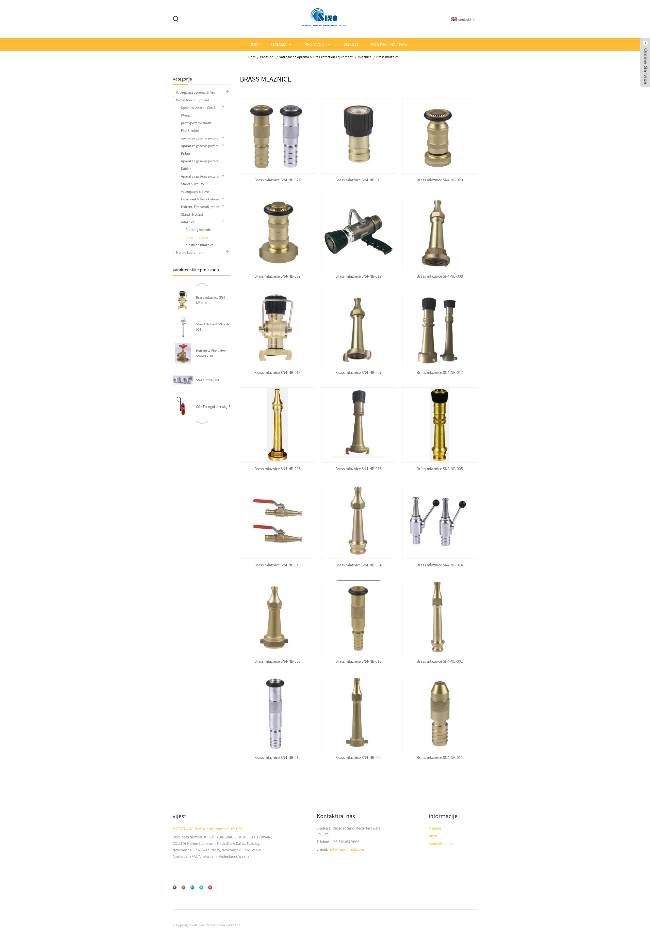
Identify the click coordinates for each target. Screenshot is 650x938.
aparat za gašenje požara (199, 138)
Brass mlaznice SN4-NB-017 (440, 372)
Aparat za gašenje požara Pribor (200, 150)
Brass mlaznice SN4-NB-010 (358, 180)
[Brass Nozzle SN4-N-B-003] (277, 617)
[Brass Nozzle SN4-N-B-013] (358, 617)
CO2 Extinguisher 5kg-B (213, 406)
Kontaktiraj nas (389, 44)
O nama (279, 44)
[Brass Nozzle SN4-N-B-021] (277, 136)
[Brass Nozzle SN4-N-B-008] (439, 232)
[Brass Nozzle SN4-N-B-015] (277, 521)
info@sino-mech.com (347, 849)
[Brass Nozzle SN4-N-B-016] (358, 425)
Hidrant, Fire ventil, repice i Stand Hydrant (201, 210)
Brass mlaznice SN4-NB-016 (358, 468)
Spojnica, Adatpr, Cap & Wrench (198, 111)
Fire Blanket (190, 130)
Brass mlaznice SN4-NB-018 (277, 372)
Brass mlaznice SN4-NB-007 (358, 372)
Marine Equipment (190, 252)
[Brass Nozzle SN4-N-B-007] (358, 328)
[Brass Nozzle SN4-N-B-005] (439, 425)
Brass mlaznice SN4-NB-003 (277, 661)
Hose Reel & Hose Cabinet (200, 199)
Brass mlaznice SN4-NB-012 (277, 757)
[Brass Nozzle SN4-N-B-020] (439, 136)
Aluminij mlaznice (199, 229)
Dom (253, 44)
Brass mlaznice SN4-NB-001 (440, 661)
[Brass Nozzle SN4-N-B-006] (277, 425)
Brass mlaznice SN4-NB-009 (277, 276)
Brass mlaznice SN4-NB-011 (440, 757)
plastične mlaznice (200, 245)
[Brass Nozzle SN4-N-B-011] (439, 713)
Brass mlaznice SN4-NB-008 (440, 276)
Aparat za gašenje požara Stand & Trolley (200, 180)
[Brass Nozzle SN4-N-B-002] (358, 713)
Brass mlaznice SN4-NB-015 (277, 565)
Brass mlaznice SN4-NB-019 (358, 276)
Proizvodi (315, 44)
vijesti (351, 44)
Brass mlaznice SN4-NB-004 (358, 565)
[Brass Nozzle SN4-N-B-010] (358, 136)
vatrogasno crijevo (195, 191)
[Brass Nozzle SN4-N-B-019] (358, 232)
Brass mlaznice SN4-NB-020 (440, 180)
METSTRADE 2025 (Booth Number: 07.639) (208, 828)
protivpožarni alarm (196, 123)
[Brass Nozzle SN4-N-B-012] (277, 713)
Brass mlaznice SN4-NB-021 (277, 180)
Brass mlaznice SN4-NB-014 (440, 565)
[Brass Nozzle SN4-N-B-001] (439, 617)
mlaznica (364, 57)
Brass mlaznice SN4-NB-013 (358, 661)
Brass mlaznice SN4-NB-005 (440, 468)
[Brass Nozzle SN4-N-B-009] (277, 232)
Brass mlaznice (387, 57)
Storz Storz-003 (207, 380)
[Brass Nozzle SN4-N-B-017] (439, 328)
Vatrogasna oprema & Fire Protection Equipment (316, 57)
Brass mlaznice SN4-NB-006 (277, 468)
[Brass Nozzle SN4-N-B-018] (277, 328)
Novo (433, 835)
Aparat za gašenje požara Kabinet (200, 165)
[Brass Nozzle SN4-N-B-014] (439, 521)
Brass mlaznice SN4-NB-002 (358, 757)
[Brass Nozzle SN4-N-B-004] (358, 521)
